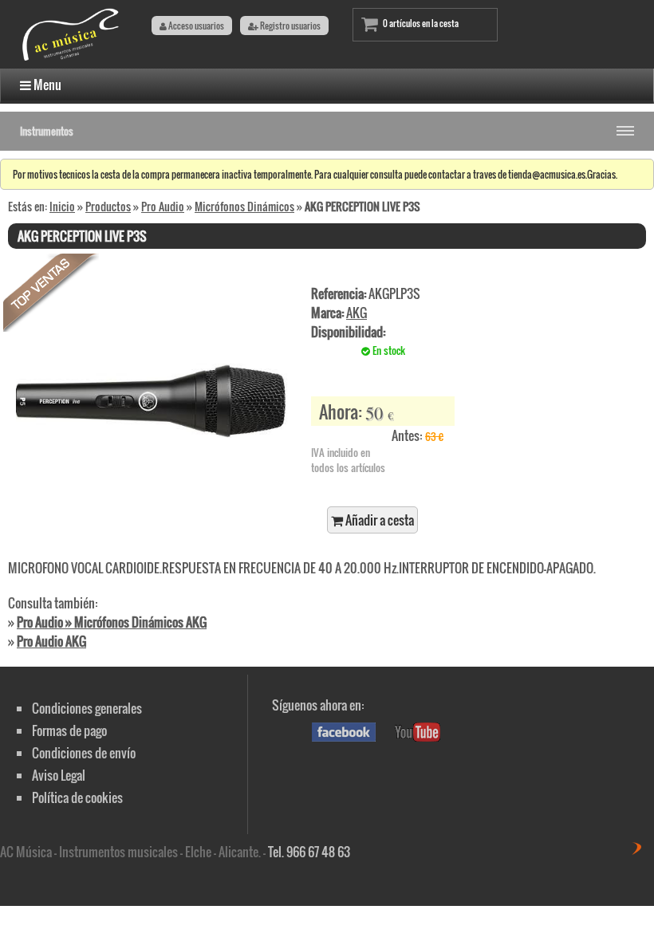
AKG (356, 312)
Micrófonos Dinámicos (244, 206)
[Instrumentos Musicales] (72, 59)
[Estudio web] (642, 850)
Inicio (62, 206)
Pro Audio (162, 206)
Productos (108, 206)
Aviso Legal (58, 775)
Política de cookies (77, 797)
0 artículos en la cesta (421, 23)
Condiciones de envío (84, 752)
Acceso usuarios (195, 25)
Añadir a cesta (378, 520)
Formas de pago (69, 730)
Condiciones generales (87, 708)
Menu (46, 84)
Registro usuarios (289, 25)
